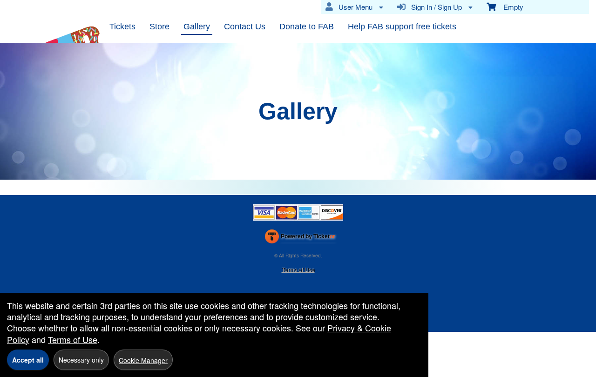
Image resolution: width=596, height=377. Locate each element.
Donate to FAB (306, 26)
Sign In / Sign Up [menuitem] (435, 7)
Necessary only (81, 359)
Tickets (122, 26)
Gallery (196, 26)
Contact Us (244, 26)
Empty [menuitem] (509, 7)
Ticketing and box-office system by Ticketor (300, 238)
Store (159, 26)
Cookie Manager (143, 360)
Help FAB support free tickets (402, 26)
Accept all (28, 359)
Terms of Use (298, 269)
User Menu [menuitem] (353, 7)
